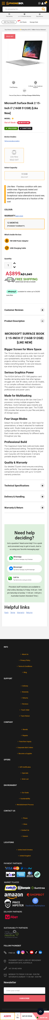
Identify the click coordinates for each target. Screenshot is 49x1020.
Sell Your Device (9, 22)
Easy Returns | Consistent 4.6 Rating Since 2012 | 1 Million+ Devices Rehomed (25, 29)
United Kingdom (25, 856)
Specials (25, 773)
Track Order (25, 710)
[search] (43, 9)
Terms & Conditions (25, 666)
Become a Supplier (25, 753)
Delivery (25, 686)
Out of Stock (27, 1016)
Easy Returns (39, 16)
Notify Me (24, 123)
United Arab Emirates (25, 850)
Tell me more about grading (11, 141)
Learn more (19, 216)
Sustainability (25, 799)
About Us (25, 654)
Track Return (25, 716)
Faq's (6, 613)
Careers (25, 836)
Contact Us (25, 830)
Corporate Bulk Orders (25, 747)
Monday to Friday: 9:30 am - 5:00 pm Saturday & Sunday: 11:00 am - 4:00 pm (25, 975)
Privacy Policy (25, 660)
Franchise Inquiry (25, 741)
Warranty (13, 216)
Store (25, 824)
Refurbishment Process (25, 805)
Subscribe (24, 998)
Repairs (25, 735)
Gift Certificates (25, 767)
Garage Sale (34, 22)
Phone (25, 818)
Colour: (8, 209)
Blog (25, 672)
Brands (25, 729)
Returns (29, 613)
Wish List (25, 779)
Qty (17, 1017)
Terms (12, 613)
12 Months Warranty (24, 16)
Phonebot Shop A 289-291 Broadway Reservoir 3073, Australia (25, 961)
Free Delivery (9, 16)
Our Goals (25, 793)
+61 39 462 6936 (15, 969)
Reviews (25, 704)
